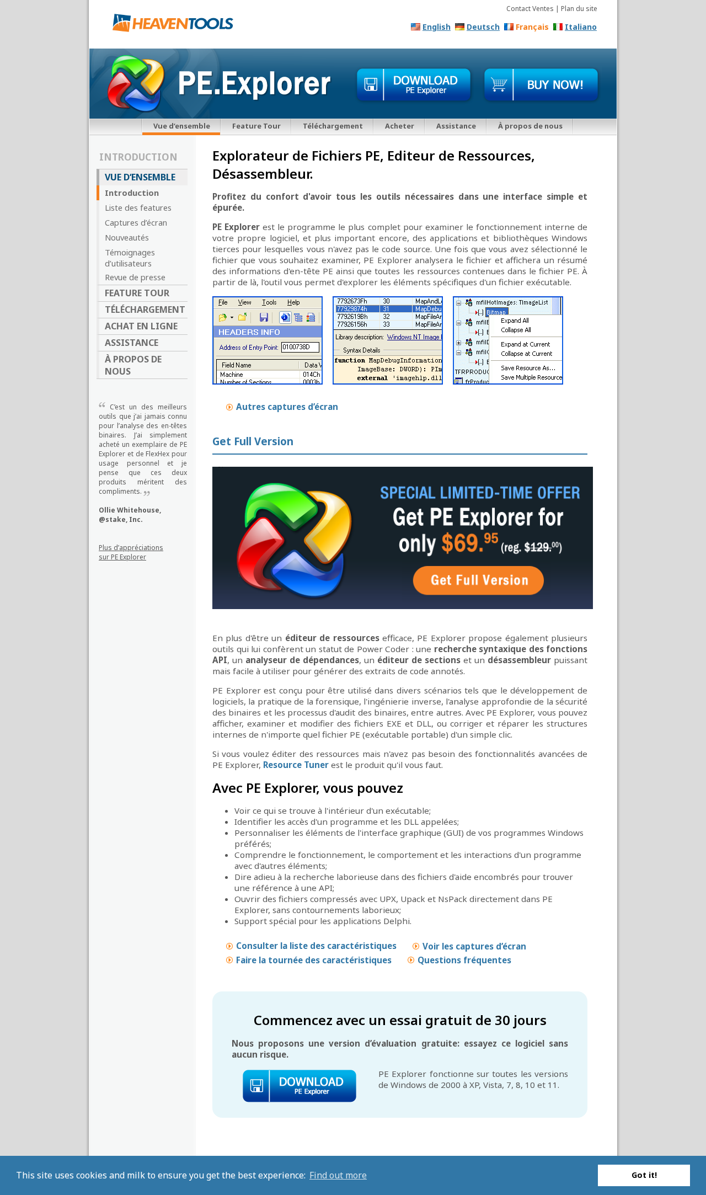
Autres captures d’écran (287, 406)
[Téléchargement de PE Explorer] (414, 85)
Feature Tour (256, 126)
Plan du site (579, 8)
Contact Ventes (530, 8)
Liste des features (138, 207)
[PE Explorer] (177, 25)
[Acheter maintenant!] (541, 85)
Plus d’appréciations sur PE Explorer (131, 552)
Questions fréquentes (464, 959)
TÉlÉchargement (145, 309)
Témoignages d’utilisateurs (130, 258)
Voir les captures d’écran (474, 945)
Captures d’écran (136, 222)
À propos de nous (530, 126)
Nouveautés (127, 237)
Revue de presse (135, 276)
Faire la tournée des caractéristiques (314, 959)
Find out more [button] (338, 1175)
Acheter (399, 126)
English (436, 27)
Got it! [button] (644, 1175)
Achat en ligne (141, 326)
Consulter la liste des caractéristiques (316, 945)
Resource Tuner (296, 764)
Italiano (581, 27)
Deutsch (483, 27)
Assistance (456, 126)
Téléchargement (333, 126)
